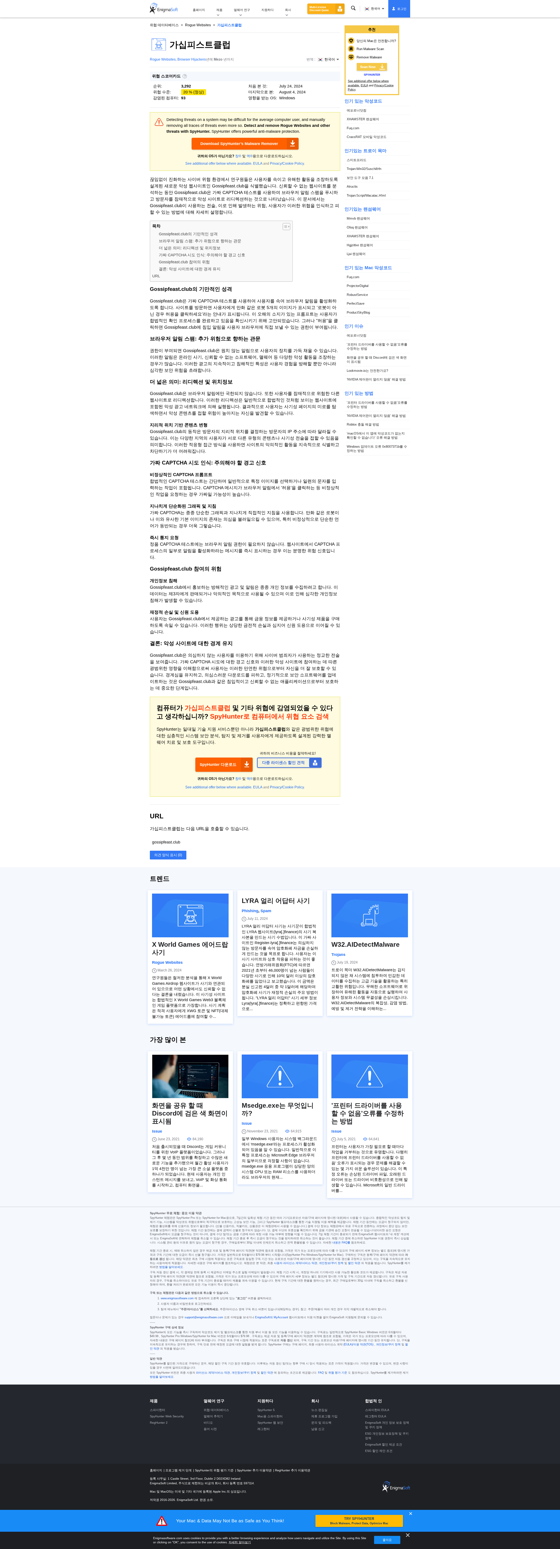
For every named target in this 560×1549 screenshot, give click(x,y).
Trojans (338, 954)
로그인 (401, 8)
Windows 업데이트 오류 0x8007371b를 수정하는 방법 (377, 449)
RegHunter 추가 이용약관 (292, 1470)
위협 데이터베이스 (164, 25)
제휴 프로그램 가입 (324, 1416)
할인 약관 (354, 1263)
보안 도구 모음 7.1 (360, 178)
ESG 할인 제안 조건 (378, 1451)
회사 (288, 10)
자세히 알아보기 (240, 1542)
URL (156, 276)
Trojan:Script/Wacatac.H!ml (366, 195)
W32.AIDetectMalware (365, 944)
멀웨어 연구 (242, 10)
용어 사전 (210, 1429)
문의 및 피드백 (321, 1422)
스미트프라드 (356, 160)
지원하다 (267, 10)
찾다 (353, 8)
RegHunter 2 (159, 1422)
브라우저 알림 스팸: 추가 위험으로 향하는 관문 (200, 241)
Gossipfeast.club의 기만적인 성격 (188, 234)
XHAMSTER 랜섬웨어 (363, 119)
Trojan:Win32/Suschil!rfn (364, 169)
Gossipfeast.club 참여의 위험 (184, 262)
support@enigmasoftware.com (204, 1317)
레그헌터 (263, 1429)
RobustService (357, 295)
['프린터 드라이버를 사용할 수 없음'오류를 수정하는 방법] (369, 1076)
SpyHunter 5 (266, 1410)
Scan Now (368, 67)
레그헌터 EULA (375, 1416)
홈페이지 (199, 10)
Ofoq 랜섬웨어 (357, 227)
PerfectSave (355, 303)
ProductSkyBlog (358, 312)
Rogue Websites (198, 25)
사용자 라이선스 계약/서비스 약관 (295, 1263)
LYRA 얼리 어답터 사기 (276, 900)
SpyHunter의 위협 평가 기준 (214, 1470)
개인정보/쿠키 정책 (331, 1263)
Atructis (352, 186)
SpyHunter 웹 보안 (270, 1422)
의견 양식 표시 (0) (168, 855)
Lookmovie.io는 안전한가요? (367, 370)
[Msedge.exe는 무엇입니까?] (280, 1076)
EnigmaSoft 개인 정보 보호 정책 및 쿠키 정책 (387, 1425)
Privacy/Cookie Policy (287, 163)
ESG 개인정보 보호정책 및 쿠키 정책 (387, 1436)
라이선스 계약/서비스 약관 (213, 1372)
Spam (266, 911)
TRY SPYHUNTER (359, 1521)
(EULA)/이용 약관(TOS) (358, 1344)
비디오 (208, 1422)
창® (238, 156)
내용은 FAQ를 (341, 1242)
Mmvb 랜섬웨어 (358, 218)
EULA (257, 163)
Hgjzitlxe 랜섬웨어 (360, 245)
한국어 (375, 8)
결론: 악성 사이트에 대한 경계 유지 (189, 269)
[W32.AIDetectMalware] (369, 915)
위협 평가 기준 (337, 1372)
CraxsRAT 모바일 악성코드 (367, 137)
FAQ (321, 1372)
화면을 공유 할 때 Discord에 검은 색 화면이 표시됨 (377, 360)
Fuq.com (353, 128)
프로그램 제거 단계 (178, 1470)
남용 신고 (317, 1429)
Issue (157, 1131)
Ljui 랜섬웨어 (356, 254)
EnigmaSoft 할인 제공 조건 (383, 1444)
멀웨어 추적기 (213, 1416)
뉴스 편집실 (319, 1410)
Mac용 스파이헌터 (270, 1416)
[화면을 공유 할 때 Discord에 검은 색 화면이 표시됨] (190, 1076)
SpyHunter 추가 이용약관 (255, 1470)
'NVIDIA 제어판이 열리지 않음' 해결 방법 (376, 379)
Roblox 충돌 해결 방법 (363, 424)
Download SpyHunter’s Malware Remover (239, 143)
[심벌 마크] (164, 8)
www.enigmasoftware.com (177, 1298)
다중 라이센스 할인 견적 (283, 762)
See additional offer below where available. (218, 163)
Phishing (250, 911)
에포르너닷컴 (356, 110)
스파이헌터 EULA (377, 1410)
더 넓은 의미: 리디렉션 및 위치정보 (189, 248)
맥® (250, 156)
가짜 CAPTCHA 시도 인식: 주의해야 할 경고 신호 (202, 255)
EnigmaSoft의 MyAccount (271, 1317)
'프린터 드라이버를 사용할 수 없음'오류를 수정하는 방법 (377, 346)
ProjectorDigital (357, 286)
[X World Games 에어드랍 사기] (190, 915)
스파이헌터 (157, 1410)
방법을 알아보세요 (171, 1267)
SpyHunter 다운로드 (218, 764)
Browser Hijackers (191, 59)
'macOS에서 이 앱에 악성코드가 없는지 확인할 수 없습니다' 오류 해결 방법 (376, 435)
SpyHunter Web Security (167, 1416)
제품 (219, 10)
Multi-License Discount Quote (319, 9)
